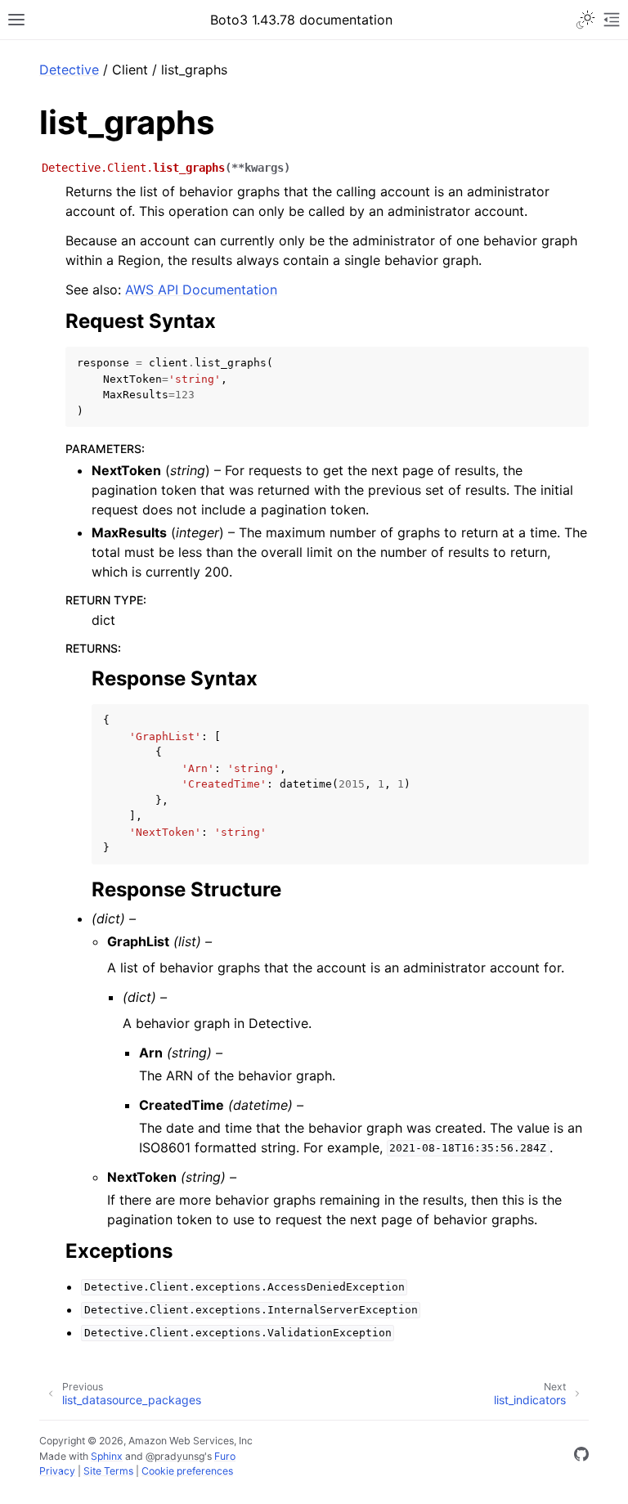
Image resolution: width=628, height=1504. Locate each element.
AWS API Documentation (201, 289)
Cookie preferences (187, 1471)
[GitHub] (581, 1456)
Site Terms (108, 1471)
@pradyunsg (175, 1456)
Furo (225, 1456)
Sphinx (107, 1456)
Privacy (57, 1471)
